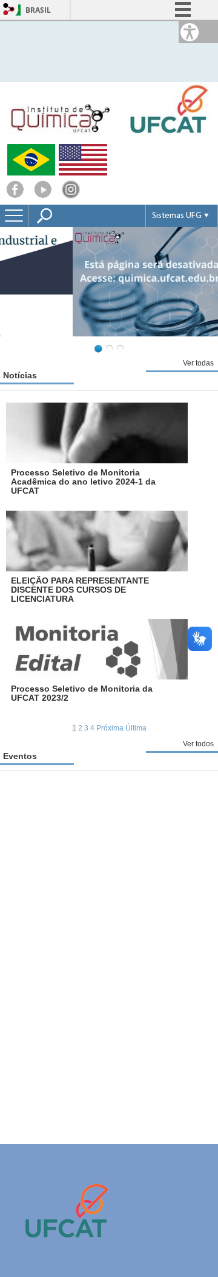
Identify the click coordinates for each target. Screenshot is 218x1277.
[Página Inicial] (109, 139)
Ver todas (198, 363)
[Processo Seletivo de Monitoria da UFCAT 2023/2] (97, 649)
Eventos (20, 756)
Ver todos (198, 744)
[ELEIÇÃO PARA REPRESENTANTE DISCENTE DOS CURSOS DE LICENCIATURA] (97, 541)
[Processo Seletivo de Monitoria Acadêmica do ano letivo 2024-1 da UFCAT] (97, 433)
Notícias (20, 375)
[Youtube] (43, 195)
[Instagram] (71, 195)
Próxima (110, 728)
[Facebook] (15, 195)
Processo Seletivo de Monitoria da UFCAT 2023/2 (82, 693)
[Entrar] (9, 10)
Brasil (38, 10)
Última (136, 728)
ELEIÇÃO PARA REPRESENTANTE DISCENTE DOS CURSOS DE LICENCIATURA (80, 590)
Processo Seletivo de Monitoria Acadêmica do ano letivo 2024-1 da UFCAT (83, 481)
